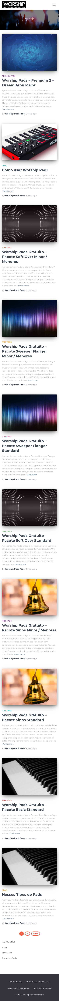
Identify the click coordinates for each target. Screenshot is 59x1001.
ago (31, 114)
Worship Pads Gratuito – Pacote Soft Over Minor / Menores (24, 257)
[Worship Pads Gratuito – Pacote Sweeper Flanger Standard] (29, 412)
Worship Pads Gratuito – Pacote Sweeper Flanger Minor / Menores (24, 351)
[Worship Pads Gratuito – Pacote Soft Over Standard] (29, 507)
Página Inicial (15, 982)
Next (35, 933)
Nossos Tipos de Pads (22, 894)
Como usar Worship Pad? (25, 170)
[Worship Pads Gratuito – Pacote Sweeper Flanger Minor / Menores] (29, 318)
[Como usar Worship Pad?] (29, 142)
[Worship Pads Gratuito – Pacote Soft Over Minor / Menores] (29, 223)
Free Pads (7, 248)
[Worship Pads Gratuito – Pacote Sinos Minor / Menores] (29, 597)
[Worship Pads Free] (15, 4)
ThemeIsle (39, 995)
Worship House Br (43, 989)
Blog (4, 166)
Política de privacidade (38, 982)
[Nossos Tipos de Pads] (29, 866)
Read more (8, 109)
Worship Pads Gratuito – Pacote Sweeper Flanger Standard (24, 446)
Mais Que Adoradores (18, 989)
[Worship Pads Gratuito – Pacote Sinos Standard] (29, 687)
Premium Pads (8, 76)
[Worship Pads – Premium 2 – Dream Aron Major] (29, 52)
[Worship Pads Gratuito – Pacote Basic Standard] (29, 776)
